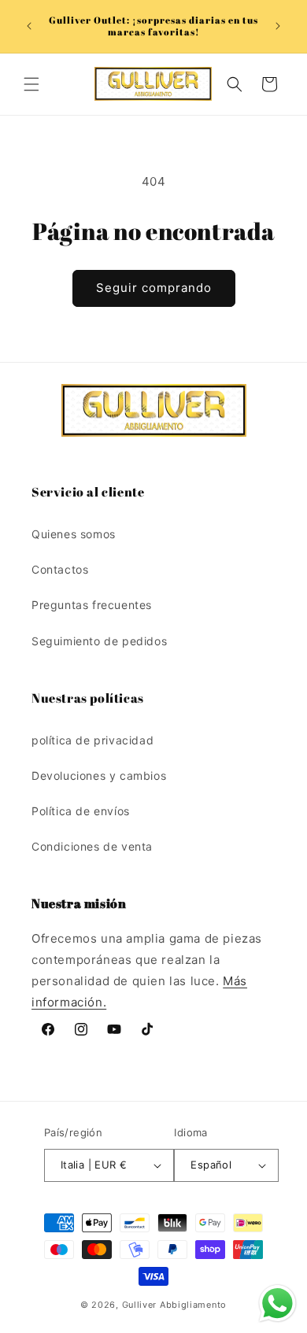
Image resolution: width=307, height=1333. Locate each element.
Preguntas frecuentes (91, 604)
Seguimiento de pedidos (99, 641)
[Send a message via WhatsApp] (277, 1303)
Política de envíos (80, 811)
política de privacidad (92, 740)
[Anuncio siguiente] (278, 26)
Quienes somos (73, 534)
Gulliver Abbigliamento (174, 1304)
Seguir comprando (154, 287)
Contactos (59, 569)
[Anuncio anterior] (29, 26)
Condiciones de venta (92, 846)
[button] (31, 84)
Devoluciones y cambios (98, 775)
